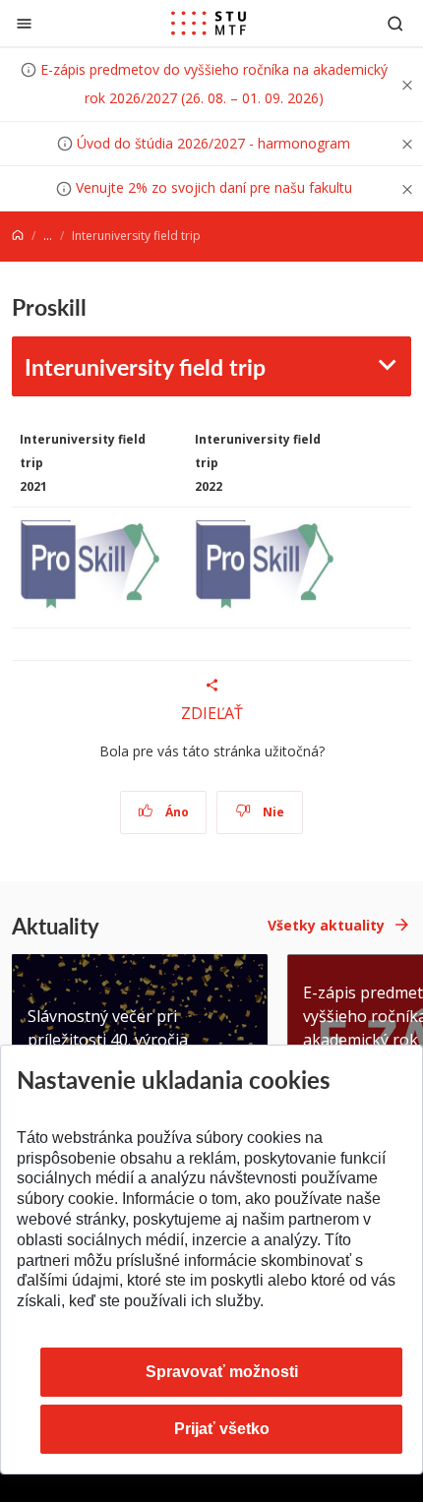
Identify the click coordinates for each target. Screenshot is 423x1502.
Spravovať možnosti (222, 1371)
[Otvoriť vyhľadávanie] (395, 23)
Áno (175, 812)
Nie (272, 812)
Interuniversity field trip (145, 366)
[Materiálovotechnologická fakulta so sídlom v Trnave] (208, 23)
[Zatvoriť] (24, 23)
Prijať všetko (222, 1428)
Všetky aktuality (326, 925)
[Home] (18, 235)
